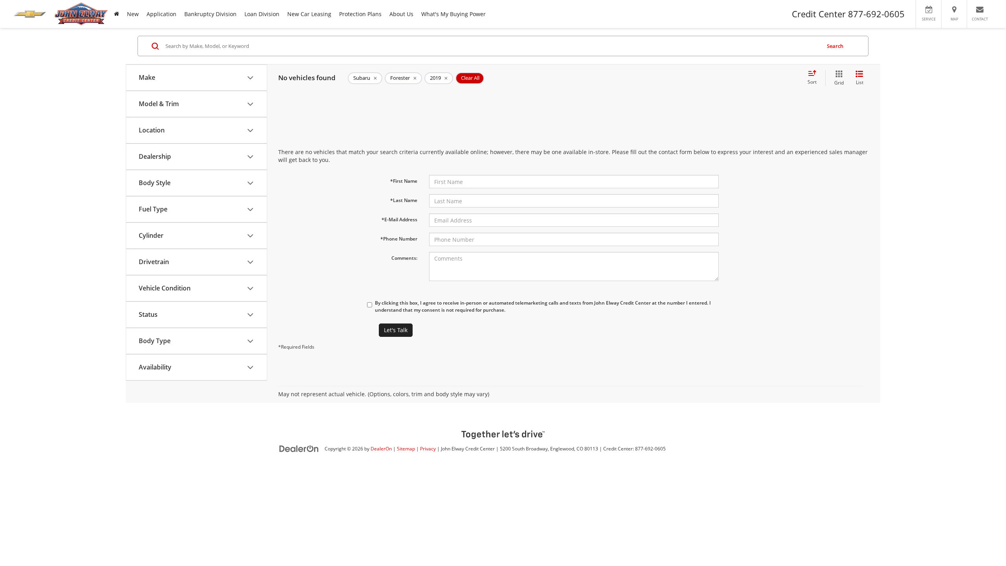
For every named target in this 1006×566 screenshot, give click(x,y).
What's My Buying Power (453, 14)
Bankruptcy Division (210, 14)
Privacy (428, 448)
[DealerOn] (299, 448)
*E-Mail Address (399, 219)
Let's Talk (396, 330)
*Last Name (403, 200)
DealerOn (381, 448)
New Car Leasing (309, 14)
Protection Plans (360, 14)
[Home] (116, 14)
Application (161, 14)
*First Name (403, 181)
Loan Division (261, 14)
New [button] (133, 14)
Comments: (404, 258)
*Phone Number (398, 238)
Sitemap (406, 448)
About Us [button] (401, 14)
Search (835, 46)
